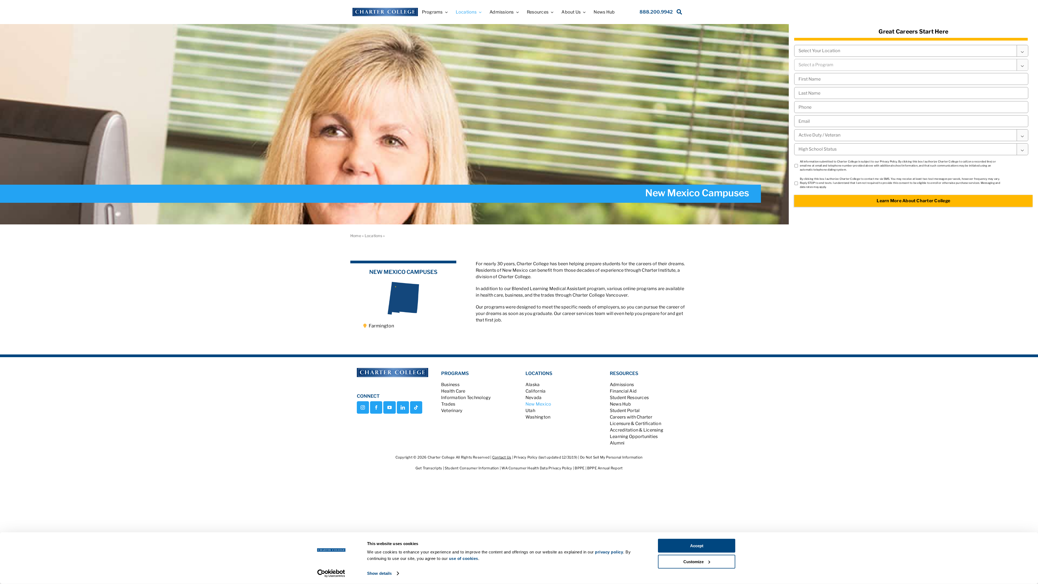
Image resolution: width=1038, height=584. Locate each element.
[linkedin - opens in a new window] (403, 407)
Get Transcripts (429, 468)
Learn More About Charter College (913, 200)
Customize (693, 561)
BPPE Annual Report (605, 468)
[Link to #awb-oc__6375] (678, 13)
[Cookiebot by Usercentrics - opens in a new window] (331, 573)
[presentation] (911, 107)
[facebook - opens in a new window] (376, 407)
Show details (379, 573)
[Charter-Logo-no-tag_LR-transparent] (385, 10)
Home (355, 235)
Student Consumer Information (472, 468)
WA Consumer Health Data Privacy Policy (537, 468)
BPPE (580, 468)
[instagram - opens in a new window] (363, 407)
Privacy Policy (888, 161)
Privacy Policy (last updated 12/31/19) (545, 457)
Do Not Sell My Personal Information (611, 457)
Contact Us (501, 457)
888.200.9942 (656, 12)
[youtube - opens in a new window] (389, 407)
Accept (696, 545)
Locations (373, 235)
